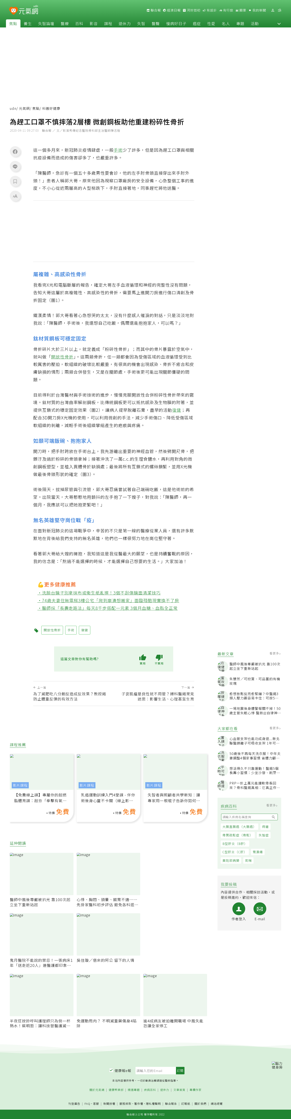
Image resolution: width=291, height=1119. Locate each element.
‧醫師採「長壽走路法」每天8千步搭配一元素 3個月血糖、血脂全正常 (107, 608)
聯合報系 (171, 1103)
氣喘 (248, 860)
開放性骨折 (62, 357)
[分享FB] (15, 151)
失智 (141, 23)
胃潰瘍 (258, 852)
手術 (118, 150)
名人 (226, 23)
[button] (279, 23)
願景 (242, 10)
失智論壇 (46, 23)
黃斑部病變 (230, 860)
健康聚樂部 (116, 1090)
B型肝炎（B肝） (235, 843)
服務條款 (125, 1104)
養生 (28, 23)
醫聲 (156, 23)
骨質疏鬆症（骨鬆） (237, 835)
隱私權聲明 (153, 1104)
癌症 (197, 23)
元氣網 (24, 108)
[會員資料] (272, 10)
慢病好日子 (176, 23)
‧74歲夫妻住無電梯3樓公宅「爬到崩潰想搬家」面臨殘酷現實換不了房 (108, 600)
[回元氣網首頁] (28, 10)
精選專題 (134, 1090)
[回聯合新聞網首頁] (13, 11)
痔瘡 (265, 826)
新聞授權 (109, 1103)
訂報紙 (185, 1103)
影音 (94, 23)
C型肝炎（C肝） (234, 852)
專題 (240, 23)
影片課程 (20, 785)
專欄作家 (196, 1090)
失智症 (264, 835)
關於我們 (200, 1103)
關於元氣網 (96, 1090)
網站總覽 (217, 1103)
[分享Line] (15, 166)
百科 (79, 23)
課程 (108, 23)
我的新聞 (259, 10)
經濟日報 (173, 10)
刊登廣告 (74, 1103)
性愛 (211, 23)
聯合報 (155, 10)
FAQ (87, 1104)
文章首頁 (179, 1090)
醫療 (65, 23)
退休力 (125, 23)
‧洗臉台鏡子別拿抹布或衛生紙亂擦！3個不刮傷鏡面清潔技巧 (99, 593)
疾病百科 (150, 1090)
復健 (176, 410)
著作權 (138, 1104)
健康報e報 (123, 1070)
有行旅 (227, 10)
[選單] (279, 10)
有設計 (211, 10)
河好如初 (193, 10)
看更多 (274, 653)
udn (13, 108)
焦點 (13, 23)
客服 (96, 1104)
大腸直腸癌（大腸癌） (239, 826)
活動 (255, 23)
